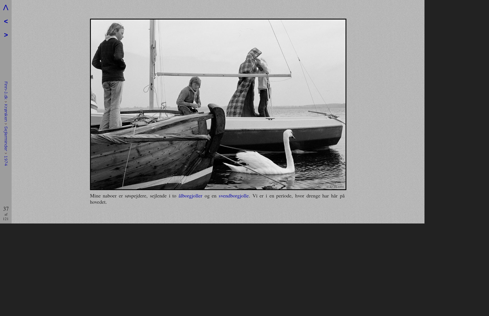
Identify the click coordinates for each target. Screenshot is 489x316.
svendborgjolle (234, 195)
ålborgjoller (190, 195)
